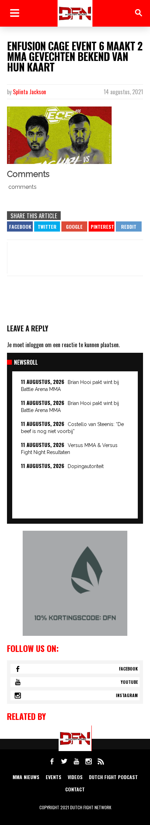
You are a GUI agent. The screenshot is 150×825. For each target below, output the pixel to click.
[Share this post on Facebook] (20, 226)
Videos (75, 777)
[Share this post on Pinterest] (101, 226)
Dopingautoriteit (86, 466)
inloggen (34, 345)
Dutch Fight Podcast (113, 777)
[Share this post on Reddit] (129, 226)
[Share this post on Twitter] (47, 226)
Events (53, 777)
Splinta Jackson (29, 92)
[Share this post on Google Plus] (74, 226)
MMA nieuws (26, 777)
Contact (75, 789)
